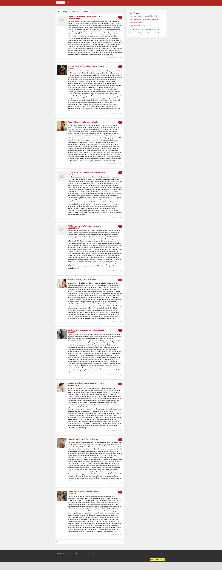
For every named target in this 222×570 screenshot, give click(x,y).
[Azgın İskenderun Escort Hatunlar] (62, 130)
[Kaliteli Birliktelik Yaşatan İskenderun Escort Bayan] (62, 234)
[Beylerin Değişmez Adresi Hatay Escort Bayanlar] (62, 338)
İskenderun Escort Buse (138, 25)
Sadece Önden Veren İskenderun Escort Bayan (86, 67)
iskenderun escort (156, 554)
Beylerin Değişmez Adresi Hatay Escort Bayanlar (86, 331)
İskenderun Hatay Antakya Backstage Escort (145, 33)
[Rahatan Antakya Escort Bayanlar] (62, 288)
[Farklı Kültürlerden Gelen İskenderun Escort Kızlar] (62, 25)
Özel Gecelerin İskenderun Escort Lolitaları (83, 493)
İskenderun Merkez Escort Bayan (83, 439)
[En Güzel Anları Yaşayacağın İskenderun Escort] (62, 181)
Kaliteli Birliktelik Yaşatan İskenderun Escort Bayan (85, 227)
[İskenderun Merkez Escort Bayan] (62, 447)
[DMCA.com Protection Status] (157, 560)
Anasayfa (60, 3)
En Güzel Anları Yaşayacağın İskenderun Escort (86, 173)
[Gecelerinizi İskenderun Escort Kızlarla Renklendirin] (62, 392)
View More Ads (61, 542)
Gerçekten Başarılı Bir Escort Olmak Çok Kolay (145, 29)
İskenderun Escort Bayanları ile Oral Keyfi (144, 16)
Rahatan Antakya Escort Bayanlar (83, 279)
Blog (68, 3)
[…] (113, 55)
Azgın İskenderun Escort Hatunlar (83, 122)
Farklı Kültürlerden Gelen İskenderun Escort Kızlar (85, 18)
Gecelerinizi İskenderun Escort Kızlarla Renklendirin (86, 384)
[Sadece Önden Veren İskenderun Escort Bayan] (62, 74)
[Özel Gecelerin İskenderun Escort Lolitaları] (62, 500)
